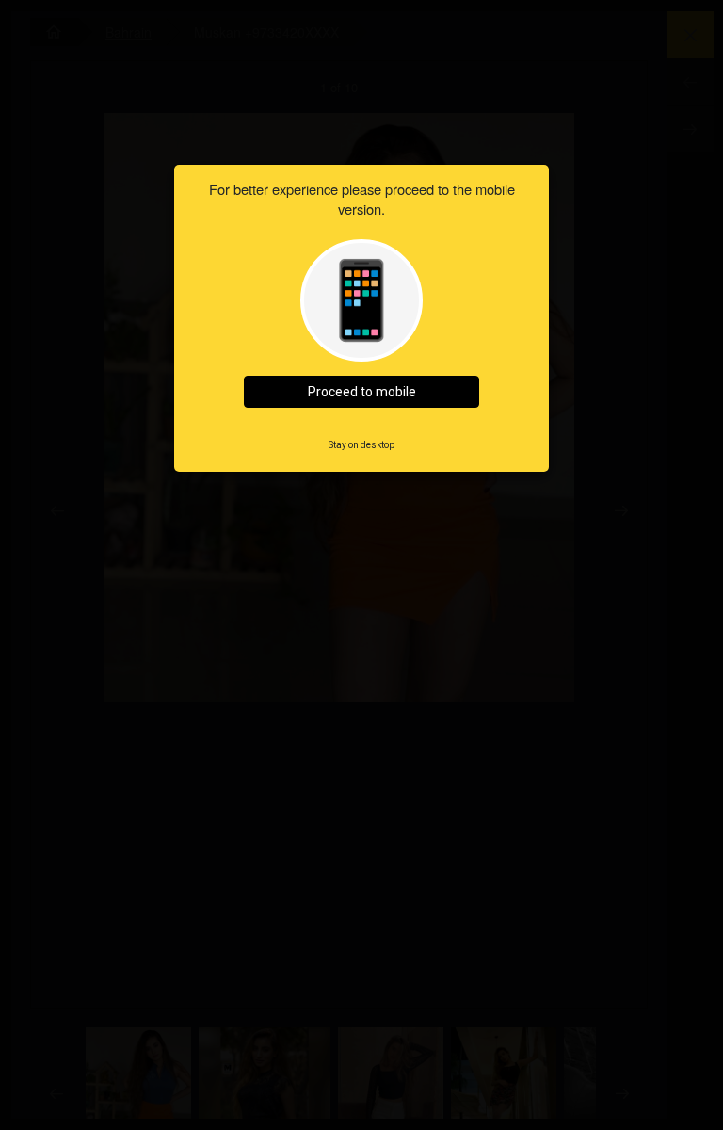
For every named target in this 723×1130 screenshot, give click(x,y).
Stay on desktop (361, 445)
